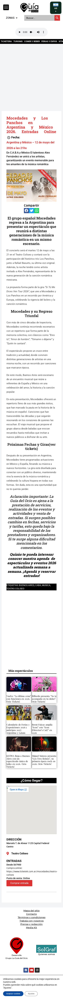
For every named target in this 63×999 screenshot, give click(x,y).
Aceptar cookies (13, 994)
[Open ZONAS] (16, 18)
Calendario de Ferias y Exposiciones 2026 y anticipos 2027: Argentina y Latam (18, 728)
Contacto (31, 914)
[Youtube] (31, 970)
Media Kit (31, 927)
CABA (38, 585)
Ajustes (31, 994)
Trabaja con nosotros (32, 920)
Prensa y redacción (31, 924)
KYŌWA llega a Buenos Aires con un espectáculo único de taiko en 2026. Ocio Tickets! (18, 761)
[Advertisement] (31, 75)
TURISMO (18, 41)
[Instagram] (37, 970)
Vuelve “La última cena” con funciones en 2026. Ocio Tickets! (18, 699)
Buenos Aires (26, 585)
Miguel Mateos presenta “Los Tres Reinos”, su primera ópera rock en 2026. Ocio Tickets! (44, 759)
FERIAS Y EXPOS (49, 41)
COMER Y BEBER (32, 41)
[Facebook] (25, 970)
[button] (13, 137)
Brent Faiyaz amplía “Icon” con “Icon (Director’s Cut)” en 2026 (42, 728)
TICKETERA (6, 41)
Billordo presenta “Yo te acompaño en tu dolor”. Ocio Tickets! (44, 699)
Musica (46, 585)
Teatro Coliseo (15, 588)
